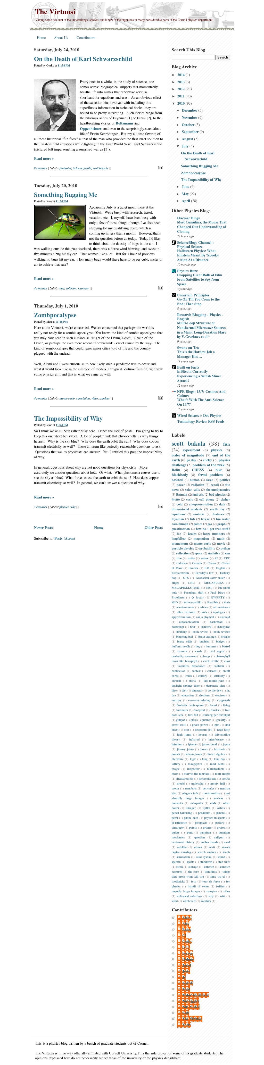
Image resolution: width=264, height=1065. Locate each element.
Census (212, 563)
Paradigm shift (193, 592)
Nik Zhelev (191, 1007)
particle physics (183, 548)
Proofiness (178, 597)
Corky (187, 941)
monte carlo (67, 398)
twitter (220, 886)
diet (184, 690)
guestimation (181, 528)
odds (213, 803)
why (73, 507)
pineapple (178, 827)
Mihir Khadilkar (195, 995)
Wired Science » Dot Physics (199, 415)
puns (190, 832)
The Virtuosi (55, 11)
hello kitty (223, 729)
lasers (204, 749)
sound (221, 857)
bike (219, 469)
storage (193, 866)
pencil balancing (182, 813)
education (188, 695)
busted (226, 646)
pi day (191, 460)
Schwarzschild (82, 168)
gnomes (206, 720)
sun (227, 553)
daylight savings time (186, 685)
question (199, 837)
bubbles (204, 641)
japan (226, 744)
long (205, 759)
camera (182, 651)
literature (178, 759)
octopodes (197, 803)
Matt (186, 989)
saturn (198, 847)
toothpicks (178, 881)
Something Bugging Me (65, 194)
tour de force (211, 881)
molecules (197, 783)
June (186, 186)
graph (221, 523)
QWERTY (218, 597)
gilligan (180, 720)
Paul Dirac (217, 592)
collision (71, 288)
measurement (184, 778)
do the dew (214, 690)
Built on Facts (188, 367)
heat (186, 729)
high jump (184, 734)
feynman (178, 519)
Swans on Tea (188, 347)
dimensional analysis (187, 509)
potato (193, 827)
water (205, 558)
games (198, 523)
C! (184, 935)
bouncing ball (184, 636)
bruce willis (184, 641)
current (176, 680)
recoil (215, 484)
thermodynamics (218, 489)
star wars (224, 862)
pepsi (175, 818)
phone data (191, 818)
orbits (221, 808)
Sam (185, 1013)
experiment (191, 450)
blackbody (180, 474)
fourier (215, 710)
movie (221, 543)
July (185, 146)
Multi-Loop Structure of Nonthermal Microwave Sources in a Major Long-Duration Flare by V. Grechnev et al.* (201, 329)
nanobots (190, 788)
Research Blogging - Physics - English (200, 316)
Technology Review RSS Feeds (201, 421)
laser (209, 479)
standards (206, 862)
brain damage (207, 636)
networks (208, 788)
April (186, 200)
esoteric (198, 514)
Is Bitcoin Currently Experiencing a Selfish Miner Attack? (199, 376)
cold (180, 504)
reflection (182, 553)
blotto (176, 499)
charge (206, 656)
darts (192, 680)
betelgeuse (223, 627)
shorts (226, 852)
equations (178, 514)
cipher (225, 499)
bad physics (217, 494)
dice (174, 690)
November (190, 117)
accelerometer (185, 607)
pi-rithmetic (179, 822)
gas (210, 523)
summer (83, 288)
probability (207, 548)
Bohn (176, 469)
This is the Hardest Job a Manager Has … (196, 354)
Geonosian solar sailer (210, 578)
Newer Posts (43, 527)
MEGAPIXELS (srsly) (186, 587)
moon (175, 788)
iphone (192, 744)
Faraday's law (204, 573)
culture (202, 675)
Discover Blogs (188, 218)
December (190, 110)
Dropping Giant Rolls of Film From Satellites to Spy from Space (199, 279)
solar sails (192, 489)
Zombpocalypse (55, 314)
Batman (181, 494)
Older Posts (154, 527)
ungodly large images (186, 891)
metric (226, 778)
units (191, 558)
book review (200, 631)
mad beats (217, 764)
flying (226, 705)
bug (62, 288)
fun (226, 444)
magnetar (193, 769)
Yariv (186, 1024)
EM (206, 568)
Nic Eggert (190, 1001)
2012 (181, 88)
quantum (205, 832)
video (95, 398)
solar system (204, 857)
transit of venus (198, 886)
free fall (193, 715)
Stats (227, 602)
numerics (177, 803)
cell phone (206, 499)
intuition (177, 744)
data (222, 504)
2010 (181, 103)
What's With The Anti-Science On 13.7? (200, 402)
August (188, 139)
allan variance (186, 612)
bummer (211, 646)
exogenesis (223, 700)
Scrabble (212, 602)
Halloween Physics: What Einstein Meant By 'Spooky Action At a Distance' (198, 255)
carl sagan (217, 651)
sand (227, 842)
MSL (209, 587)
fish (192, 519)
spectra (176, 862)
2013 (181, 82)
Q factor (197, 597)
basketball (216, 622)
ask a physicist (205, 617)
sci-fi (212, 847)
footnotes (65, 168)
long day (219, 759)
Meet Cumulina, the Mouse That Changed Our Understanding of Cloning (202, 227)
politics (225, 479)
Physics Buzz (187, 270)
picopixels (201, 822)
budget (220, 641)
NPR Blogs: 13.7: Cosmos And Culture (201, 393)
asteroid (225, 617)
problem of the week (209, 465)
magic (175, 769)
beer (192, 627)
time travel (217, 876)
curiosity (219, 675)
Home (41, 37)
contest (196, 671)
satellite (182, 847)
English (220, 568)
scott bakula (100, 168)
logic (193, 759)
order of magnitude (188, 455)
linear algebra (216, 754)
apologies (219, 612)
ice (179, 533)
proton (221, 827)
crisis (188, 675)
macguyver (195, 764)
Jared (186, 965)
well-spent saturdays (189, 896)
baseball (177, 479)
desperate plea (215, 685)
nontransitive (212, 793)
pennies (220, 813)
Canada (197, 563)
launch (176, 754)
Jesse (186, 971)
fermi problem (210, 474)
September (191, 131)
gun (216, 724)
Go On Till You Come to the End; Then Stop (198, 301)
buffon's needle (181, 646)
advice (204, 607)
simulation (83, 398)
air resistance (221, 607)
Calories (181, 563)
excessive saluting (199, 700)
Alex (185, 923)
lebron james (194, 754)
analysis (198, 494)
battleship (178, 627)
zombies (105, 398)
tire (179, 558)
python (225, 548)
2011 (181, 96)
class (227, 661)
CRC (227, 558)
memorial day (208, 778)
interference (216, 739)
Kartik (187, 983)
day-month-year (214, 680)
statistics (214, 553)
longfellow (179, 538)
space (198, 553)
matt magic (222, 773)
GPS (186, 578)
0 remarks (40, 168)
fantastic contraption (190, 705)
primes (207, 827)
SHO (175, 602)
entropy (177, 700)
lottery (176, 764)
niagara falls (190, 793)
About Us (61, 37)
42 (216, 558)
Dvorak (193, 568)
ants (204, 612)
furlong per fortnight (216, 715)
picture (219, 822)
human (195, 479)
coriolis (211, 671)
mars (175, 773)
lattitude (219, 749)
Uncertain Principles (193, 295)
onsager (191, 808)
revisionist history (183, 842)
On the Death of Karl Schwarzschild (83, 58)
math (220, 538)
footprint (199, 710)
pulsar (175, 832)
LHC (191, 582)
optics (206, 808)
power (181, 484)
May (186, 193)
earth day (217, 509)
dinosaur (197, 690)
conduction (178, 671)
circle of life (211, 661)
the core (193, 871)
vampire (211, 891)
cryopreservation (201, 504)
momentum (180, 543)
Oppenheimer (90, 128)
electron (220, 695)
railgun (218, 837)
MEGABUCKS (214, 582)
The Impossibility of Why (68, 418)
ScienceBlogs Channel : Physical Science (195, 244)
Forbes (187, 953)
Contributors (86, 37)
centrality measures (184, 656)
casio (189, 499)
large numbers (214, 533)
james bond (209, 744)
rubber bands (209, 842)
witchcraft (189, 901)
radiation (197, 484)
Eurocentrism (180, 573)
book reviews (221, 631)
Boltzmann (124, 123)
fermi (213, 705)
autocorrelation (189, 622)
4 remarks (40, 288)
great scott (179, 724)
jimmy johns (185, 749)
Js (184, 977)
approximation (181, 617)
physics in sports (214, 818)
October (188, 124)
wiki (222, 896)
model (181, 783)
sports (190, 862)
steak (179, 866)
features (218, 514)
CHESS (198, 469)
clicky (207, 460)
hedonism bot (203, 729)
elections (204, 695)
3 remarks (40, 507)
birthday (181, 631)
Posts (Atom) (64, 538)
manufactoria (215, 769)
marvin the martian (196, 773)
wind (175, 901)
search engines (206, 852)
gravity (221, 720)
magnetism (201, 538)
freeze (205, 519)
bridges (225, 636)
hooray (203, 734)
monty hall (217, 783)
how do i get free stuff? (213, 528)
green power (200, 724)
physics (64, 507)
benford (206, 627)
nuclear (218, 798)
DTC (186, 947)
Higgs (175, 582)
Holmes (188, 959)
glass (193, 720)
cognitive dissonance (191, 666)
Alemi (187, 917)
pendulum (204, 813)
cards (198, 651)
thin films (211, 871)
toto (193, 881)
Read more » (44, 158)
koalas (192, 533)
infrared (194, 739)
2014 (181, 74)
